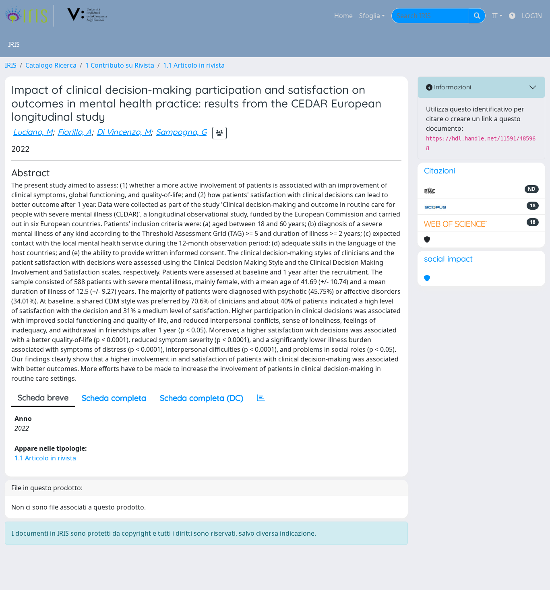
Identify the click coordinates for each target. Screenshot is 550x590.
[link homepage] (29, 16)
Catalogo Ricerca (51, 65)
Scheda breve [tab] (43, 397)
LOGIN (532, 15)
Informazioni (451, 87)
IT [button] (495, 15)
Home (343, 15)
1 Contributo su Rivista (119, 65)
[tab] (261, 398)
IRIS (11, 65)
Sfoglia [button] (369, 15)
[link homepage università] (87, 16)
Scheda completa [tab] (114, 398)
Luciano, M (32, 132)
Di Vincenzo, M (124, 132)
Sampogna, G (181, 132)
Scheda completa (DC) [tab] (201, 398)
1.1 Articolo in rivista (194, 65)
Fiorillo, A (74, 132)
